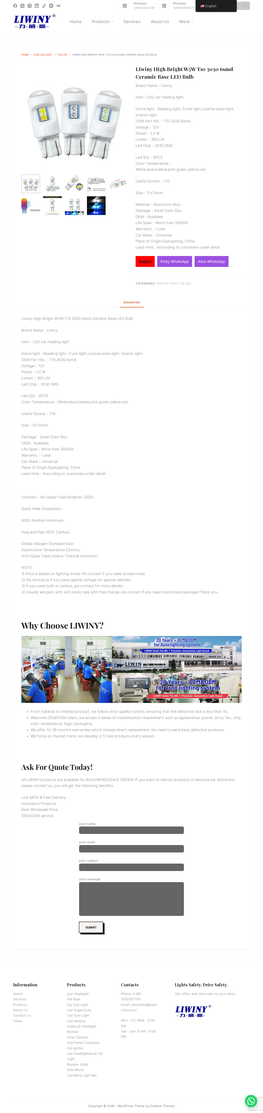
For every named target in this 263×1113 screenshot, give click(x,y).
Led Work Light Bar (82, 1075)
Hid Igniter (75, 1048)
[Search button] (246, 6)
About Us (20, 1010)
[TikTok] (44, 6)
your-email (87, 842)
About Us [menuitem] (160, 21)
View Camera (77, 1037)
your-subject (88, 861)
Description (131, 302)
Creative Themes (162, 1106)
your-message (89, 879)
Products (20, 1005)
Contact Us (22, 1015)
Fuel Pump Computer (83, 1043)
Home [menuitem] (76, 21)
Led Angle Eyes (79, 1010)
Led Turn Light (78, 1015)
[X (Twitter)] (22, 6)
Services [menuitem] (132, 21)
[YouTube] (51, 6)
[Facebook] (15, 6)
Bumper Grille (77, 1064)
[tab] (132, 302)
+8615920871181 (144, 7)
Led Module (76, 1021)
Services (19, 999)
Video (17, 1021)
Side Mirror (75, 1070)
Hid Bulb (73, 999)
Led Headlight (78, 994)
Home (17, 994)
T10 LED (185, 283)
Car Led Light (167, 283)
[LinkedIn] (37, 6)
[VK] (58, 6)
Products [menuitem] (101, 21)
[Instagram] (30, 6)
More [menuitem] (184, 21)
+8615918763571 (183, 7)
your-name (87, 824)
